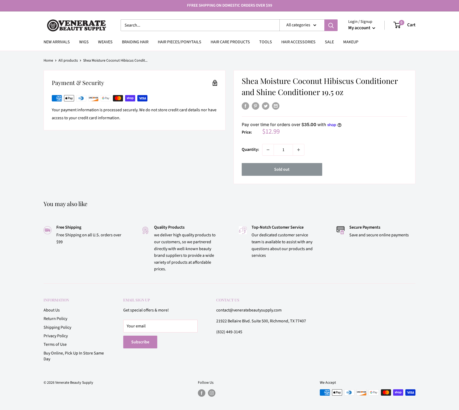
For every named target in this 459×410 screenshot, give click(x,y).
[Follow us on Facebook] (201, 393)
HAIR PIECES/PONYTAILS (179, 42)
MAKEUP (350, 42)
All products (68, 60)
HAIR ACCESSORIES (298, 42)
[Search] (331, 25)
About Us (52, 310)
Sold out (282, 169)
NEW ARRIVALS (57, 42)
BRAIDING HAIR (135, 42)
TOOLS (265, 42)
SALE (329, 42)
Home (48, 60)
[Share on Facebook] (245, 106)
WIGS (84, 42)
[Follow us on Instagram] (211, 393)
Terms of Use (55, 344)
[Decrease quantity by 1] (268, 149)
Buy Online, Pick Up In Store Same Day (74, 356)
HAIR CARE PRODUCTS (230, 42)
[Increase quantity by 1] (298, 149)
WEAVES (105, 42)
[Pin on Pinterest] (255, 106)
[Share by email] (275, 106)
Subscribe (140, 342)
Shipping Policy (57, 327)
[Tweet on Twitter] (265, 106)
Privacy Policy (56, 336)
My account (359, 28)
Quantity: (250, 149)
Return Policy (55, 319)
